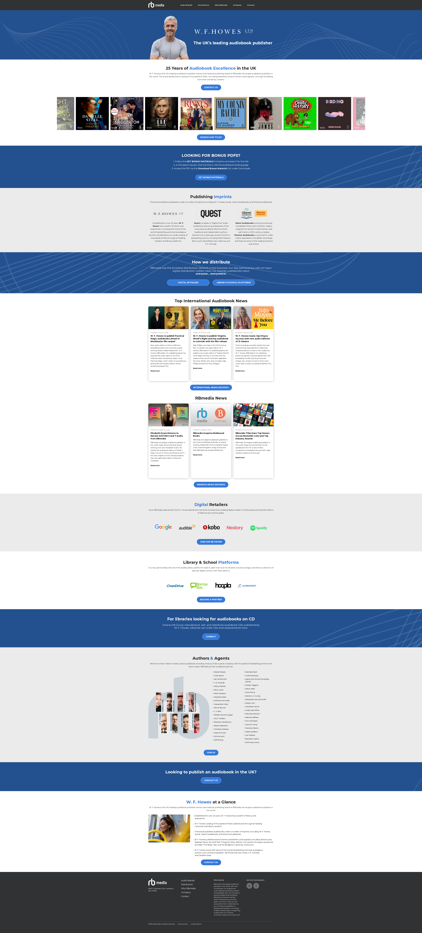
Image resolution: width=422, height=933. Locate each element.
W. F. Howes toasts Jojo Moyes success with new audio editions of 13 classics (253, 339)
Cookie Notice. (196, 924)
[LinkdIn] (249, 886)
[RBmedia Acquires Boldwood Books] (211, 415)
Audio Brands (186, 5)
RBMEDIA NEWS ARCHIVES (211, 484)
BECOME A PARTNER (211, 599)
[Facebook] (256, 886)
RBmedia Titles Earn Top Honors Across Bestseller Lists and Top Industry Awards (252, 436)
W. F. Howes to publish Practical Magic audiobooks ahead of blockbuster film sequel (167, 339)
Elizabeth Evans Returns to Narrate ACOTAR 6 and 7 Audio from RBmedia (167, 436)
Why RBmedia (221, 5)
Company (237, 5)
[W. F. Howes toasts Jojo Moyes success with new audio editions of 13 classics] (253, 317)
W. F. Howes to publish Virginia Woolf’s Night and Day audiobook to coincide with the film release (210, 339)
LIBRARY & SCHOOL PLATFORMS (234, 282)
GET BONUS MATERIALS (211, 177)
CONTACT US (211, 87)
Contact (251, 5)
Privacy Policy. (183, 924)
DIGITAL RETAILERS (188, 282)
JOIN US (211, 752)
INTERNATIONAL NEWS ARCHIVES (211, 387)
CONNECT (211, 636)
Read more (155, 371)
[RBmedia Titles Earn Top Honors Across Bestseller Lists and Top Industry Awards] (253, 415)
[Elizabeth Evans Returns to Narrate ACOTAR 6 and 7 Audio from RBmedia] (168, 415)
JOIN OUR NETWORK (211, 542)
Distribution (203, 5)
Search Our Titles (211, 137)
